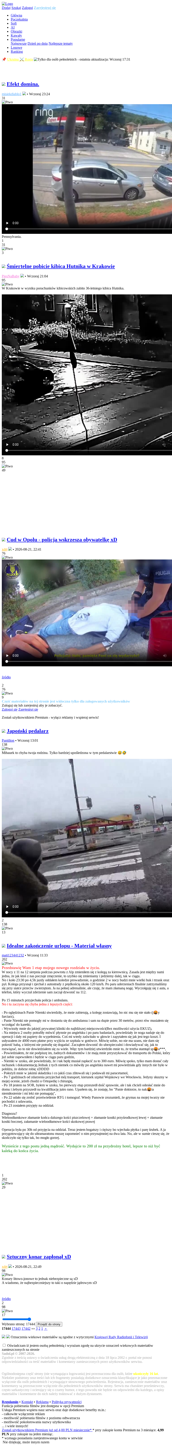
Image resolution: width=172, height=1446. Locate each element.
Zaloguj (27, 8)
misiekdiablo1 (12, 94)
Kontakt (27, 1402)
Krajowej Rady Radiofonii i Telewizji (121, 1337)
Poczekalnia (19, 19)
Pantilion (8, 740)
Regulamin (10, 1402)
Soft (14, 23)
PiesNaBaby (10, 276)
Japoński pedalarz (28, 731)
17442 (26, 1328)
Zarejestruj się (45, 8)
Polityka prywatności (67, 1402)
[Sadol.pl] (7, 4)
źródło (6, 677)
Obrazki (16, 31)
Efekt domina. (23, 84)
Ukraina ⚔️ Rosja (20, 59)
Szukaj (16, 8)
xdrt (4, 549)
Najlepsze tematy (61, 43)
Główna (16, 15)
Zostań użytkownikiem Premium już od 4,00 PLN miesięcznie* (47, 1430)
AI (13, 27)
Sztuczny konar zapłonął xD (39, 1257)
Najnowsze (19, 43)
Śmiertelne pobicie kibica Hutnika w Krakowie (61, 266)
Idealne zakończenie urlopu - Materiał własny (59, 946)
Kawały (16, 35)
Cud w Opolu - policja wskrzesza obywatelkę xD (62, 540)
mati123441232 (13, 955)
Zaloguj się (9, 709)
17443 (16, 1328)
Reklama (42, 1402)
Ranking (17, 51)
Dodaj (6, 8)
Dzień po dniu (38, 43)
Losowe (16, 47)
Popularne (18, 39)
